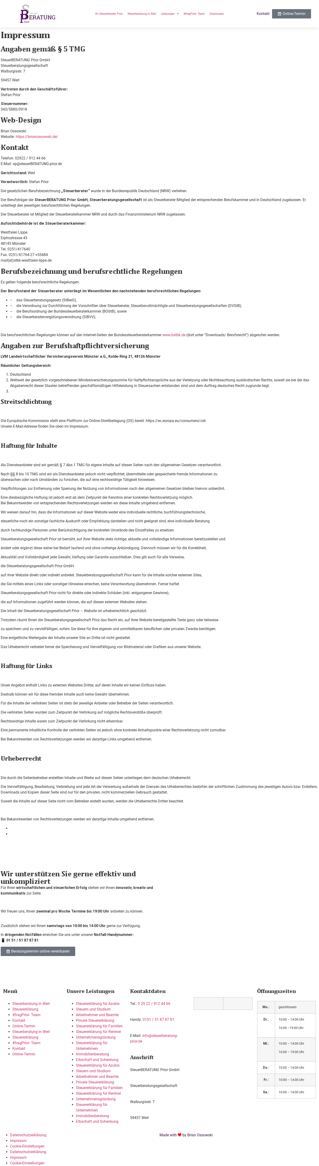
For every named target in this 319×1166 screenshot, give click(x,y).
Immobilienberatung (92, 1054)
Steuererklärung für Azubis (98, 1003)
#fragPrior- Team (26, 1015)
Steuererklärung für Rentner (98, 1031)
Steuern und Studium (93, 1009)
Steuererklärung (25, 1009)
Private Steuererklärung (95, 1020)
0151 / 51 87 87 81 (158, 1019)
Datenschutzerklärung (28, 1135)
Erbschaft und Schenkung (97, 1060)
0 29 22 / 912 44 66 (154, 1003)
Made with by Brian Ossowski (186, 1135)
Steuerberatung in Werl (31, 1003)
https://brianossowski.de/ (37, 136)
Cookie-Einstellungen (27, 1146)
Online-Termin (23, 1026)
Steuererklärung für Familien (99, 1026)
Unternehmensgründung (96, 1037)
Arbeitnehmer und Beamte (97, 1015)
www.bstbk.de (173, 335)
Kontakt (18, 1020)
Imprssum (18, 1140)
